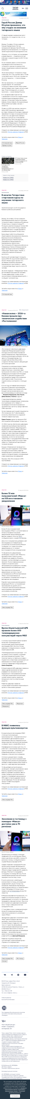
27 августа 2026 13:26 (23, 623)
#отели (4, 961)
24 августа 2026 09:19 (23, 815)
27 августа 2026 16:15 (13, 310)
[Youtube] (25, 974)
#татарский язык (7, 143)
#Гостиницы (20, 958)
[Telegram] (11, 974)
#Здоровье (20, 703)
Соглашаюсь (15, 1096)
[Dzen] (18, 975)
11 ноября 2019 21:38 (23, 18)
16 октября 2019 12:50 (23, 190)
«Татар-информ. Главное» (16, 132)
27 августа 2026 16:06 (23, 490)
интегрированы (15, 891)
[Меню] (26, 8)
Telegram (5, 139)
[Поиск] (3, 8)
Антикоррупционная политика (9, 1071)
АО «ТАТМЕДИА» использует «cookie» (11, 1074)
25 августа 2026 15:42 (23, 722)
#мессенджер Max (7, 607)
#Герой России (20, 143)
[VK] (5, 974)
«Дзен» (20, 137)
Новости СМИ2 (8, 177)
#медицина (5, 706)
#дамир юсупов (6, 145)
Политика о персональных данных (11, 1068)
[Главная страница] (16, 8)
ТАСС (20, 536)
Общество (4, 17)
